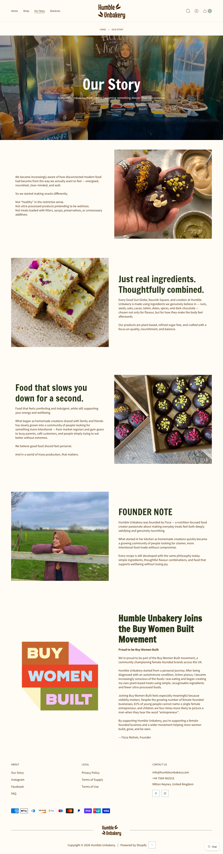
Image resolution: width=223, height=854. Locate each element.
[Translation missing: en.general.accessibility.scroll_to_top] (152, 844)
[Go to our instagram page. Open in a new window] (165, 793)
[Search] (188, 11)
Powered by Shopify (133, 845)
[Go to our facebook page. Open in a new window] (155, 793)
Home (103, 29)
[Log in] (196, 11)
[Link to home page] (111, 830)
